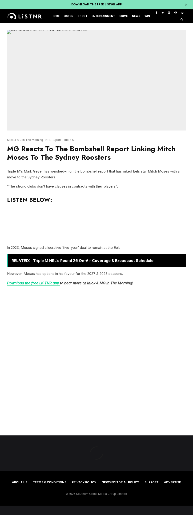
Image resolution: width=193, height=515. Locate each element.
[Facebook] (156, 12)
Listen (68, 16)
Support (152, 482)
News (136, 16)
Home (56, 16)
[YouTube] (176, 12)
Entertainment (103, 16)
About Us (19, 482)
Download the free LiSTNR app (33, 283)
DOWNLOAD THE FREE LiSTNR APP (96, 4)
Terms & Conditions (49, 482)
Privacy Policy (84, 482)
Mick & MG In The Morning (25, 140)
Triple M (69, 140)
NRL (48, 140)
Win (147, 16)
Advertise (172, 482)
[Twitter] (162, 12)
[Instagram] (169, 12)
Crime (123, 16)
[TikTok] (182, 12)
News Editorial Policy (120, 482)
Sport (82, 16)
